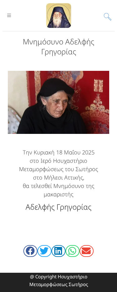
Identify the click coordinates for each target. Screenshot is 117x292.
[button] (30, 251)
